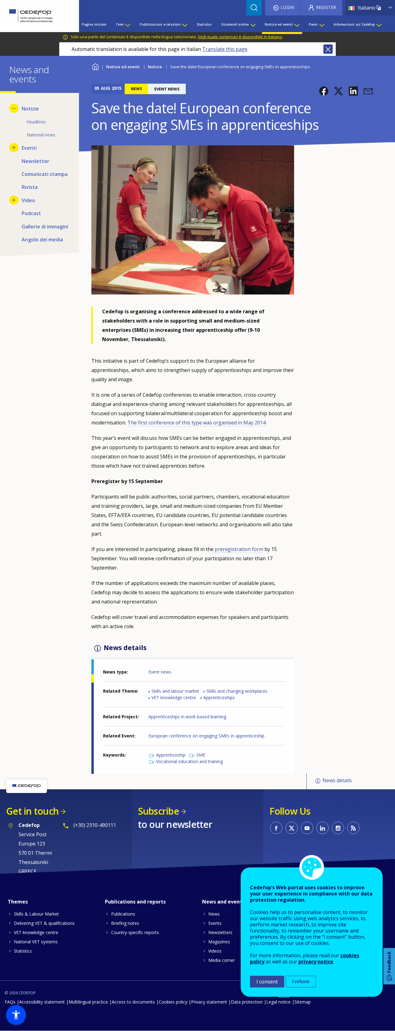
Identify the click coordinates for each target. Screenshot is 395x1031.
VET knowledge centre (174, 697)
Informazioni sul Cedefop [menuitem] (354, 24)
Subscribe (158, 811)
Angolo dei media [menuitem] (42, 239)
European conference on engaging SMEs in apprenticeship (206, 736)
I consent (267, 981)
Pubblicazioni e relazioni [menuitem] (160, 24)
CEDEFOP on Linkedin (322, 828)
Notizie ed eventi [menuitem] (279, 24)
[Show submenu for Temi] (127, 24)
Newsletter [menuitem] (35, 161)
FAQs (10, 1002)
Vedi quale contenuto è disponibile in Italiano (240, 37)
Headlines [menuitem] (36, 122)
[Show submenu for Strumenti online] (252, 24)
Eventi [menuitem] (29, 147)
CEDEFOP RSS (353, 828)
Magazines (219, 942)
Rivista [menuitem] (30, 187)
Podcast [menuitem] (31, 213)
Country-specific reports (135, 932)
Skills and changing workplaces (237, 691)
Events (215, 923)
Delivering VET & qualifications (44, 923)
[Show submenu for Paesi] (321, 24)
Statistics (23, 951)
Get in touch (32, 811)
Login (287, 7)
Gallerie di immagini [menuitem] (45, 226)
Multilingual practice (88, 1002)
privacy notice (315, 961)
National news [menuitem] (41, 135)
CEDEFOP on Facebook (276, 828)
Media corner (221, 960)
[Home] (35, 16)
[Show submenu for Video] (14, 200)
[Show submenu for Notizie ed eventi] (296, 24)
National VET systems (36, 942)
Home (95, 66)
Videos (215, 951)
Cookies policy (173, 1002)
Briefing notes (125, 923)
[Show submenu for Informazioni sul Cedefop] (378, 24)
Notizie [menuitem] (30, 108)
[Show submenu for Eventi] (14, 147)
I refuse (301, 981)
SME (200, 755)
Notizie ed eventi (123, 66)
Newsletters (220, 932)
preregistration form (239, 549)
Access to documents (133, 1002)
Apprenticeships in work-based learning (187, 717)
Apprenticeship (170, 755)
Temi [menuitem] (120, 24)
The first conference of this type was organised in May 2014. (197, 422)
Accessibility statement (42, 1002)
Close (328, 49)
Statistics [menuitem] (204, 24)
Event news (159, 672)
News (214, 914)
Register (326, 7)
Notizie (155, 66)
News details (337, 780)
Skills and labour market (175, 691)
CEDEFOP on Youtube (307, 828)
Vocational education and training (189, 761)
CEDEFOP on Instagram (338, 828)
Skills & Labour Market (36, 914)
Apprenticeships (219, 697)
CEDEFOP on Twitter (291, 828)
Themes (18, 901)
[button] (324, 91)
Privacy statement (209, 1002)
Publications (123, 914)
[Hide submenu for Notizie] (14, 108)
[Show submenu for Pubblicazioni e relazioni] (184, 24)
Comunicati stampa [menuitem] (45, 174)
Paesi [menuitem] (313, 24)
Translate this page (224, 49)
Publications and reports (135, 901)
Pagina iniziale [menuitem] (94, 24)
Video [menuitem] (28, 200)
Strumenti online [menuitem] (235, 24)
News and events (223, 901)
